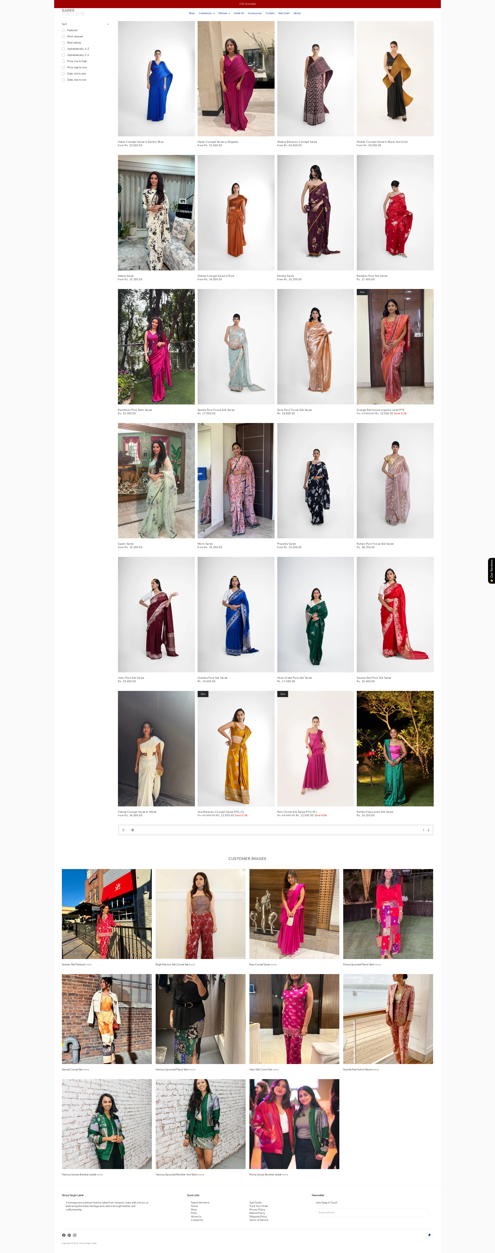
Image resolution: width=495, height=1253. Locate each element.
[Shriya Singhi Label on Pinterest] (69, 1235)
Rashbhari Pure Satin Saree (135, 410)
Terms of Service (258, 1220)
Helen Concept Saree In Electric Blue (140, 142)
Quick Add (156, 131)
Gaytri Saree (126, 544)
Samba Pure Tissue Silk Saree (216, 410)
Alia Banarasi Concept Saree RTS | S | (221, 812)
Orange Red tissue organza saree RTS (380, 410)
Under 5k (239, 13)
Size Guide (255, 1202)
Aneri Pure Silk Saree (131, 678)
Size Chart (284, 13)
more (88, 964)
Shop (192, 13)
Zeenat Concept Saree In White (137, 812)
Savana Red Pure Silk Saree (374, 678)
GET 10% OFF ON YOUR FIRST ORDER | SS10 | (247, 4)
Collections (205, 13)
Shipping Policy (258, 1216)
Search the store (200, 1202)
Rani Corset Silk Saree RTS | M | (297, 812)
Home (194, 1206)
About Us (196, 1216)
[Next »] (132, 830)
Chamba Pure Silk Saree (212, 678)
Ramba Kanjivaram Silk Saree (375, 812)
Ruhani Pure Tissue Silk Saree (375, 544)
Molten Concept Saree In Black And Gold (382, 142)
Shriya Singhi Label (87, 1243)
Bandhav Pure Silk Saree (372, 276)
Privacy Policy (257, 1209)
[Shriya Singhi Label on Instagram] (75, 1235)
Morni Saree (205, 544)
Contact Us (197, 1220)
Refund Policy (257, 1213)
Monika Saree (285, 276)
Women (222, 13)
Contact (270, 13)
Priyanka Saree (286, 544)
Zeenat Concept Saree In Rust (216, 276)
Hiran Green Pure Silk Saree (294, 678)
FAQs (194, 1213)
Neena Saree (126, 276)
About (297, 13)
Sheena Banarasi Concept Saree (297, 142)
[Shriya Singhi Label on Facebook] (64, 1235)
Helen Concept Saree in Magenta (218, 142)
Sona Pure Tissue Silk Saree (294, 410)
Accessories (255, 13)
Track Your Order (258, 1206)
